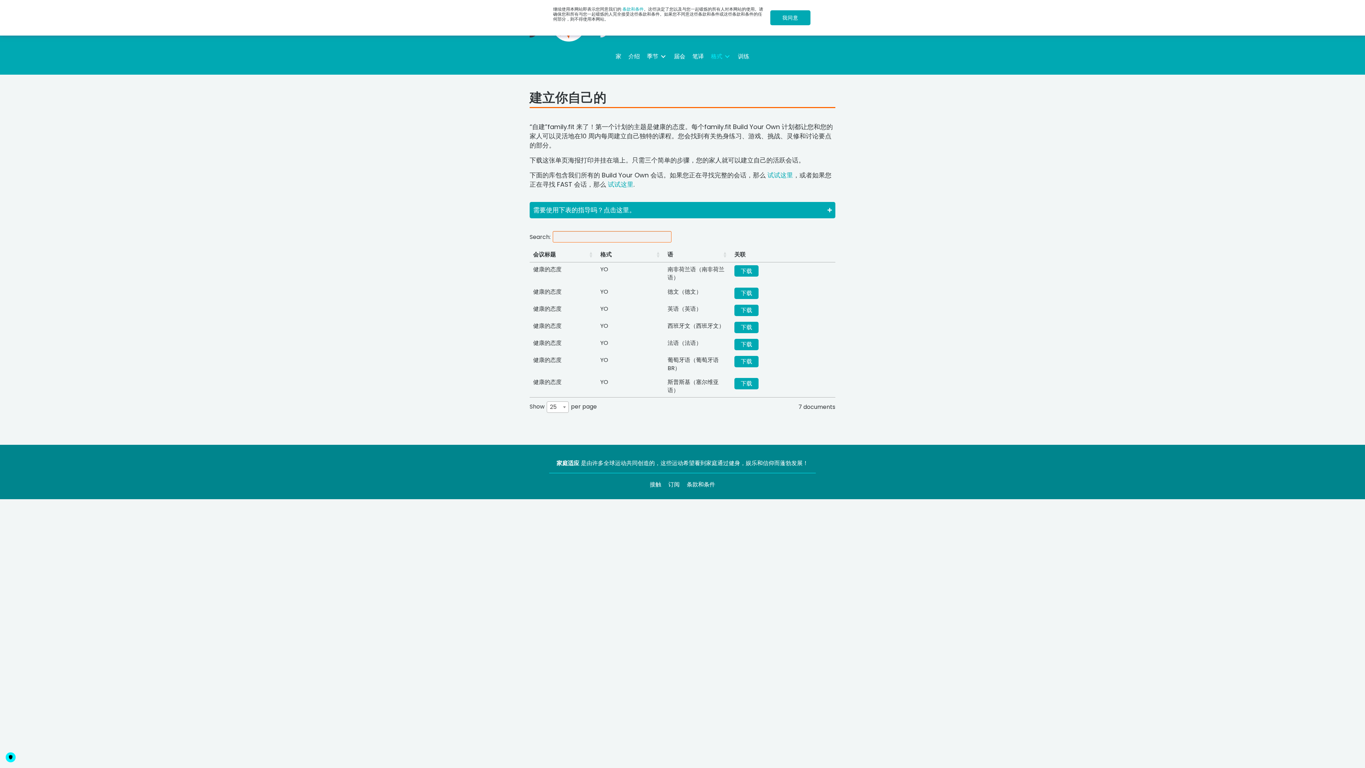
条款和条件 (633, 9)
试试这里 (780, 175)
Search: (540, 237)
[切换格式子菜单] (727, 56)
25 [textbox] (553, 407)
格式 (606, 254)
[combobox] (558, 407)
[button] (682, 210)
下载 (746, 271)
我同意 (790, 17)
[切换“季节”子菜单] (663, 56)
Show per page (563, 407)
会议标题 (544, 254)
